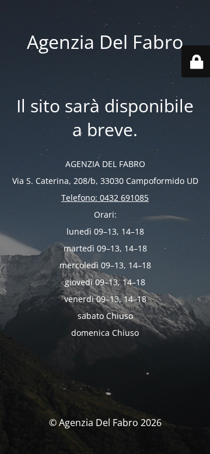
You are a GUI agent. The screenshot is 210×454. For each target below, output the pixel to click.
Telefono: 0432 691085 (105, 197)
